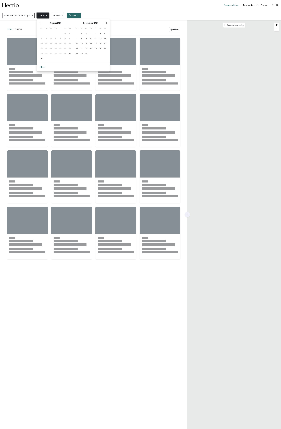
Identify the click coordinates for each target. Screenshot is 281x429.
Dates (42, 15)
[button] (257, 5)
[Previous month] (41, 23)
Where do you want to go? (17, 15)
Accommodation (231, 5)
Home (9, 29)
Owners (264, 5)
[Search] (272, 5)
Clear (42, 66)
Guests (56, 15)
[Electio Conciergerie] (10, 5)
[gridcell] (65, 33)
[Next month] (105, 23)
